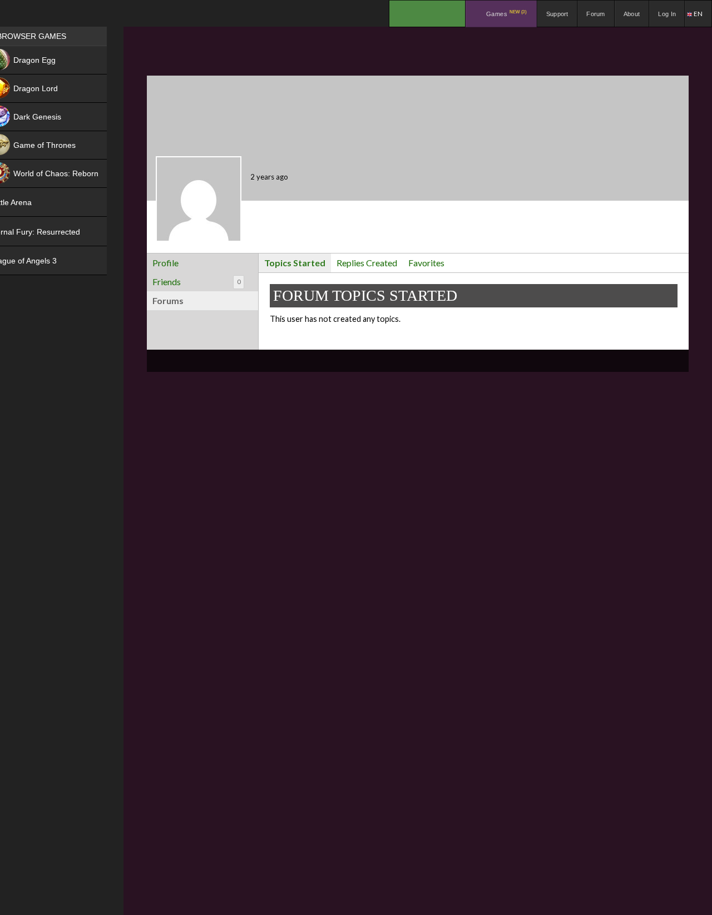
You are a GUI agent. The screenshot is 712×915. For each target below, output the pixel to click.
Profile (165, 262)
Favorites (426, 262)
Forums (168, 300)
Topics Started (294, 262)
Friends (196, 281)
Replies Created (367, 262)
